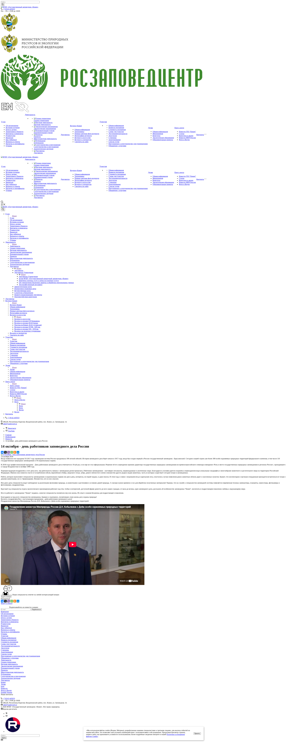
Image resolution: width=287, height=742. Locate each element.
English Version (6, 692)
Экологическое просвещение (45, 129)
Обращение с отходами (117, 146)
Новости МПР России (187, 138)
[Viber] (8, 452)
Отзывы (9, 146)
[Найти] (2, 4)
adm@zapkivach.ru (10, 424)
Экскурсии (113, 136)
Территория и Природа (14, 132)
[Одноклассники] (14, 452)
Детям (150, 128)
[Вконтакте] (6, 713)
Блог (2, 686)
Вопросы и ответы (13, 142)
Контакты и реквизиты (14, 134)
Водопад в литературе (83, 140)
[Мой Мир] (18, 452)
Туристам (103, 122)
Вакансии (9, 138)
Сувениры (112, 138)
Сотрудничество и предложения (46, 147)
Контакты (200, 135)
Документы (38, 153)
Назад (14, 216)
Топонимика (79, 132)
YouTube (11, 431)
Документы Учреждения (28, 276)
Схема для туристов (116, 132)
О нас (3, 122)
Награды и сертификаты (15, 144)
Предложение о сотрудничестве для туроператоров (128, 144)
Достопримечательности (118, 134)
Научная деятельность (42, 125)
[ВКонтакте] (2, 452)
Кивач (3, 682)
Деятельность (30, 115)
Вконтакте (12, 428)
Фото (21, 406)
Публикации (39, 143)
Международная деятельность (45, 139)
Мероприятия (158, 134)
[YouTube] (6, 716)
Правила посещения (116, 128)
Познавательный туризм (43, 133)
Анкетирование (115, 140)
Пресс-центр (179, 128)
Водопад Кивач (76, 126)
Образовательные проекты (163, 140)
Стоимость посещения (117, 130)
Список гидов (114, 142)
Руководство (10, 136)
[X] (5, 452)
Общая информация (82, 130)
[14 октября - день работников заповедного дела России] (23, 455)
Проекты (37, 137)
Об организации (12, 126)
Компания (5, 612)
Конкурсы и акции (186, 136)
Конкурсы (156, 136)
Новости (4, 688)
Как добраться (11, 140)
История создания (13, 128)
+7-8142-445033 (9, 9)
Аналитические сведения (43, 149)
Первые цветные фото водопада (87, 134)
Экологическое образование (163, 138)
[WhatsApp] (11, 452)
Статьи (181, 134)
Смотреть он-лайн (81, 142)
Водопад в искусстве (83, 138)
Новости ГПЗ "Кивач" (187, 132)
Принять (197, 733)
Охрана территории (41, 120)
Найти (4, 738)
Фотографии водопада (83, 136)
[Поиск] (3, 209)
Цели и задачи (11, 130)
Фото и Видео (184, 140)
